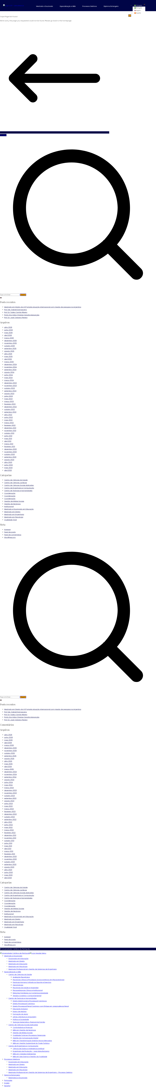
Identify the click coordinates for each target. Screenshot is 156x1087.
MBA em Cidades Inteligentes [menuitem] (24, 1054)
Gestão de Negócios (12, 504)
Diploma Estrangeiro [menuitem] (12, 1075)
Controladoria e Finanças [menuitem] (22, 1027)
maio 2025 (8, 356)
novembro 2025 (10, 343)
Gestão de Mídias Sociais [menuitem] (23, 1033)
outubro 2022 (9, 409)
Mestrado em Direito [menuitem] (16, 961)
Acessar (7, 529)
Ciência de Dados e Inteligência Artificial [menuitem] (28, 1048)
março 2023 (9, 401)
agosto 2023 (9, 393)
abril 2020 (8, 470)
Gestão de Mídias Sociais (14, 501)
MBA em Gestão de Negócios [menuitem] (24, 1030)
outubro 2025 (9, 346)
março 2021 (8, 444)
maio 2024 (8, 377)
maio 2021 (8, 438)
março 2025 (9, 362)
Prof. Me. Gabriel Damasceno (15, 310)
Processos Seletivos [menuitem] (12, 1059)
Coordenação (9, 493)
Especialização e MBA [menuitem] (12, 972)
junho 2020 (8, 465)
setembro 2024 (10, 369)
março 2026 (9, 338)
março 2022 (9, 423)
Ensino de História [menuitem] (19, 1011)
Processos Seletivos (89, 6)
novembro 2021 (10, 430)
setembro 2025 (10, 348)
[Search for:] (78, 216)
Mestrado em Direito (12, 512)
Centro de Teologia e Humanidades (18, 490)
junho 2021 (8, 436)
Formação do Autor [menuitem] (20, 1014)
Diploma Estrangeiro (111, 6)
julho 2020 (8, 462)
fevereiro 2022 (9, 425)
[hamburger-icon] (144, 4)
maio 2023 (8, 399)
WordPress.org (9, 537)
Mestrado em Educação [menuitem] (17, 964)
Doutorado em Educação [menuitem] (18, 958)
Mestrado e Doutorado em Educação (19, 509)
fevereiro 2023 (9, 404)
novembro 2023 (10, 385)
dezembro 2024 (10, 364)
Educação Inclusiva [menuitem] (20, 1009)
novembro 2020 (10, 452)
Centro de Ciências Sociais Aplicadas (19, 485)
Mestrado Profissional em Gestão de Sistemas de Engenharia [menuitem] (32, 969)
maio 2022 (8, 420)
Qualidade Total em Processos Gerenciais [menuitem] (29, 1035)
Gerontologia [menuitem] (18, 985)
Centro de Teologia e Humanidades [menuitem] (22, 998)
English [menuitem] (6, 1083)
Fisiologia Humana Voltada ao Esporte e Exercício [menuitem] (32, 982)
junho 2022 (8, 417)
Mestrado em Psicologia (13, 517)
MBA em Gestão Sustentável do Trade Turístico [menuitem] (31, 1043)
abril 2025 (8, 359)
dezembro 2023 (10, 383)
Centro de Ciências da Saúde (16, 480)
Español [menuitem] (7, 1086)
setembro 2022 (10, 412)
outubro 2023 (9, 388)
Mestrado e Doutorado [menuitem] (13, 956)
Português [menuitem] (8, 1080)
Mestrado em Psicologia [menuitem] (17, 966)
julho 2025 (8, 354)
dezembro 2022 (10, 407)
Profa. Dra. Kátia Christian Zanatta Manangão (21, 315)
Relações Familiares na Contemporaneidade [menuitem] (30, 993)
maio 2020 (8, 468)
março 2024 (9, 380)
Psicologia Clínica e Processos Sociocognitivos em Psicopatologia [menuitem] (38, 980)
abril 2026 (8, 335)
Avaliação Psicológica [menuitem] (21, 977)
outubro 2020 (9, 454)
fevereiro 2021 (9, 446)
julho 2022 (8, 415)
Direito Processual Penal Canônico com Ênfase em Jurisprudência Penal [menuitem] (41, 1006)
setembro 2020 (10, 457)
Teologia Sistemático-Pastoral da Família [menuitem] (29, 1022)
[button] (46, 6)
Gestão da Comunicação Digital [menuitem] (25, 1038)
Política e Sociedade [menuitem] (21, 1019)
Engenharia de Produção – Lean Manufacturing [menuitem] (31, 1051)
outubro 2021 (9, 433)
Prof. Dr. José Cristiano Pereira (15, 317)
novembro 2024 (10, 367)
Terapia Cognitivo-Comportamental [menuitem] (27, 996)
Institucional (9, 506)
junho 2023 (8, 396)
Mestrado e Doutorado (44, 6)
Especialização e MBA (68, 6)
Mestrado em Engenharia (14, 514)
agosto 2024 (9, 372)
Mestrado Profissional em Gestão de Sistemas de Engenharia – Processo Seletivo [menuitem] (40, 1072)
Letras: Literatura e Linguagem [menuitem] (24, 1017)
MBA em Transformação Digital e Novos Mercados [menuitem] (32, 1040)
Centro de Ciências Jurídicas (15, 483)
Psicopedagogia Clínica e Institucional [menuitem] (28, 990)
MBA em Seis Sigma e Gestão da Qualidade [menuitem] (30, 1056)
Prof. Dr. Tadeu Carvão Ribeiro (15, 312)
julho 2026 (8, 327)
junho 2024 (8, 375)
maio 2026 (8, 333)
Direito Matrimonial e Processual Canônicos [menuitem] (30, 1001)
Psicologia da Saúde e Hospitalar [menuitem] (26, 988)
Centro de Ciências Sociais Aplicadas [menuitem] (23, 1025)
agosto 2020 (9, 460)
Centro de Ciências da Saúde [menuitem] (20, 974)
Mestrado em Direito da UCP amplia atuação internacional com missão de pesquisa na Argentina (42, 307)
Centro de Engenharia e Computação (19, 488)
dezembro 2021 (10, 428)
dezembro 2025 (10, 340)
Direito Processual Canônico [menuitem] (24, 1003)
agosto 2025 (9, 351)
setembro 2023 (10, 391)
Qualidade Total (10, 520)
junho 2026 (8, 330)
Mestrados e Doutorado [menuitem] (17, 1078)
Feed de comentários (12, 535)
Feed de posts (10, 532)
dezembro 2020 (10, 449)
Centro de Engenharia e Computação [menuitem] (23, 1046)
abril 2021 (7, 441)
